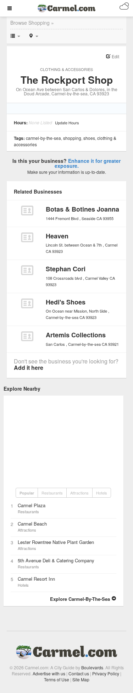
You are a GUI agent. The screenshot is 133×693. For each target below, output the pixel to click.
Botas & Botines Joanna (82, 209)
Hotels (101, 493)
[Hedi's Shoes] (27, 303)
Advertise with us (49, 673)
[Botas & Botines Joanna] (27, 210)
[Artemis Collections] (27, 336)
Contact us (78, 673)
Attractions (79, 493)
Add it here (28, 367)
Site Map (80, 679)
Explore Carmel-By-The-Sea (80, 599)
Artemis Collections (76, 334)
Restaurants (52, 493)
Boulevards (92, 667)
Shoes (89, 138)
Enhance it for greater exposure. (88, 163)
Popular (27, 493)
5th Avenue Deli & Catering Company (56, 560)
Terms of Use (56, 679)
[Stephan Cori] (27, 270)
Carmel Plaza (31, 505)
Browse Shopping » (32, 22)
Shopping (72, 138)
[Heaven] (27, 237)
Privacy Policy (105, 673)
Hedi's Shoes (65, 302)
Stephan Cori (65, 268)
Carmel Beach (32, 523)
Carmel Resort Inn (36, 578)
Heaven (57, 236)
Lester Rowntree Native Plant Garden (56, 542)
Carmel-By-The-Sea (43, 138)
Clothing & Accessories (66, 69)
